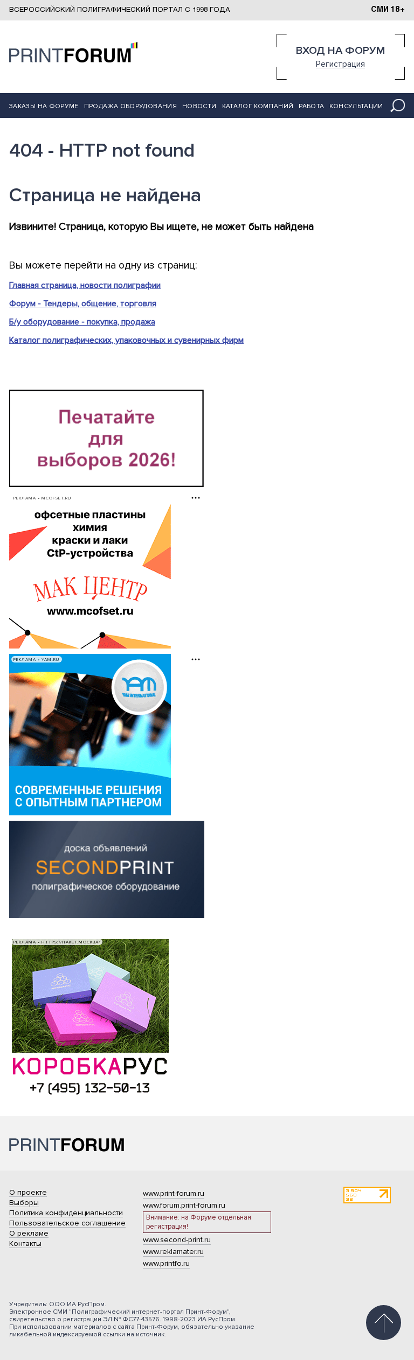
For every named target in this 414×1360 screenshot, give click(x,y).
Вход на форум (340, 50)
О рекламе (29, 1233)
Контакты (25, 1243)
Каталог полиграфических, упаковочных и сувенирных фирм (126, 340)
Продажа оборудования (130, 106)
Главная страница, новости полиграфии (85, 285)
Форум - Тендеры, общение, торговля (82, 303)
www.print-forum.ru (173, 1193)
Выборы (24, 1202)
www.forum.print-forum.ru (184, 1205)
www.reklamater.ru (173, 1251)
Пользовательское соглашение (67, 1223)
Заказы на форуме (44, 106)
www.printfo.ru (166, 1263)
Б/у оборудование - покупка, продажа (82, 321)
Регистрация (340, 63)
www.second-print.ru (177, 1239)
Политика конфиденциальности (66, 1212)
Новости (199, 106)
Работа (311, 106)
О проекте (28, 1192)
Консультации (356, 106)
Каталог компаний (258, 106)
